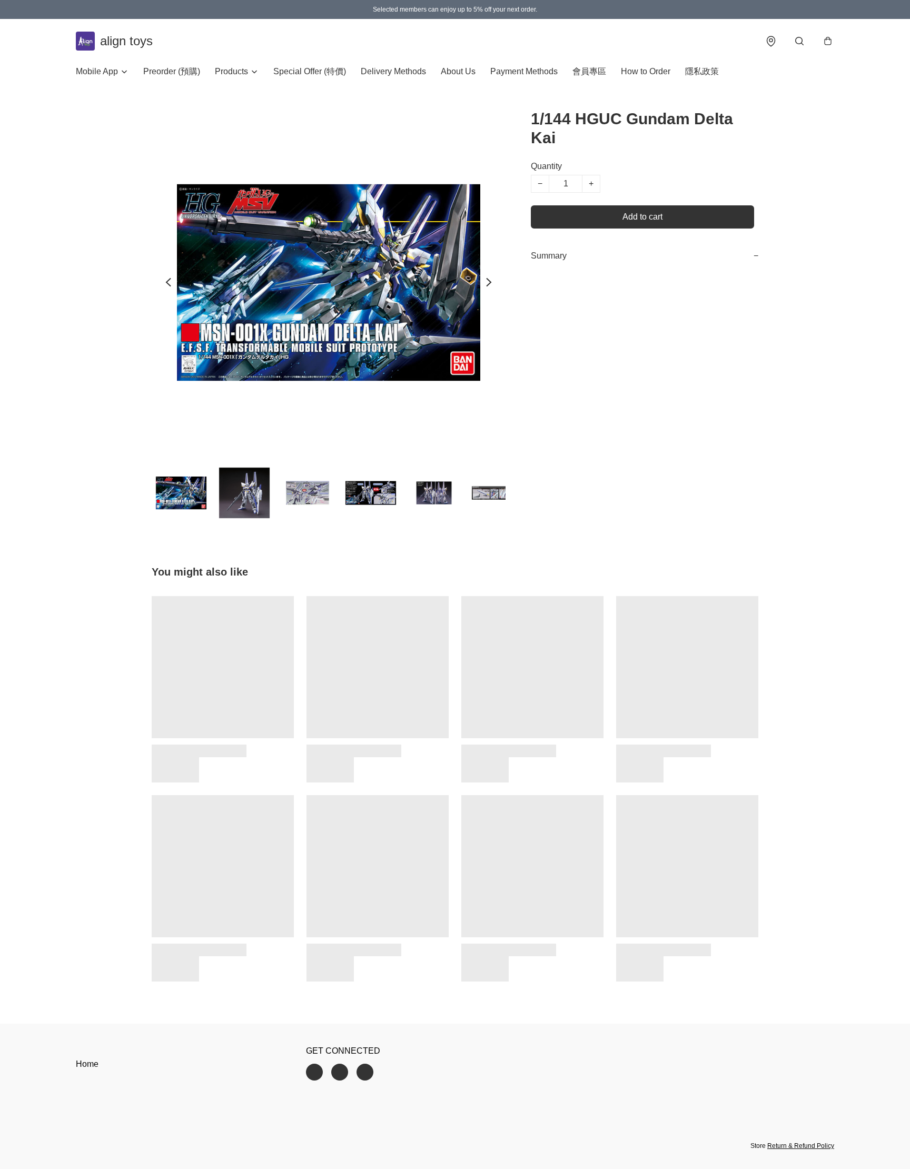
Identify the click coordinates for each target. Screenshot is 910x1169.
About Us (458, 71)
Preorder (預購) (171, 71)
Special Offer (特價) (309, 71)
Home (87, 1063)
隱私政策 (702, 71)
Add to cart (642, 216)
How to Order (645, 71)
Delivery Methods (393, 71)
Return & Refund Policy (800, 1146)
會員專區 (589, 71)
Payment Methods (524, 71)
